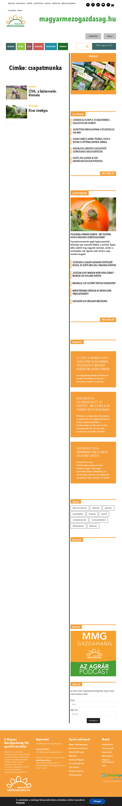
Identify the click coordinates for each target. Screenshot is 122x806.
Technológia (33, 106)
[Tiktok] (108, 5)
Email (73, 700)
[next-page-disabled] (12, 124)
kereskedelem (78, 514)
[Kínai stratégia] (16, 111)
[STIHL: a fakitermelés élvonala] (16, 92)
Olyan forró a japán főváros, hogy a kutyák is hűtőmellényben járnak (91, 140)
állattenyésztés (78, 526)
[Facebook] (88, 5)
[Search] (87, 46)
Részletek (20, 802)
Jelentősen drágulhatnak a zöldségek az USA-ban (93, 131)
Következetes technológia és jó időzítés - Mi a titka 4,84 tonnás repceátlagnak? (93, 404)
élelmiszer (93, 526)
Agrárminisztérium (80, 507)
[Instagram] (93, 5)
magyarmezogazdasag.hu (77, 19)
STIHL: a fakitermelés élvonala (42, 93)
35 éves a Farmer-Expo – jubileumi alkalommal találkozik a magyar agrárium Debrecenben (93, 363)
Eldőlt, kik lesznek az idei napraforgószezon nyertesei (88, 159)
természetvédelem (99, 520)
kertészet (92, 514)
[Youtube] (103, 5)
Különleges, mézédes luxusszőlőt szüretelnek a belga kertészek (89, 150)
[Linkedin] (98, 5)
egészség (95, 507)
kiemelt (104, 514)
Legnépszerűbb (79, 193)
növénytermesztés (79, 520)
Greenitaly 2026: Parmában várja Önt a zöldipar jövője (92, 452)
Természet (32, 87)
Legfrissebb (78, 114)
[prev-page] (8, 124)
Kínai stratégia (38, 110)
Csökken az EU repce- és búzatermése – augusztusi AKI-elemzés (92, 121)
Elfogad (97, 801)
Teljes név (74, 710)
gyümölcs (108, 507)
